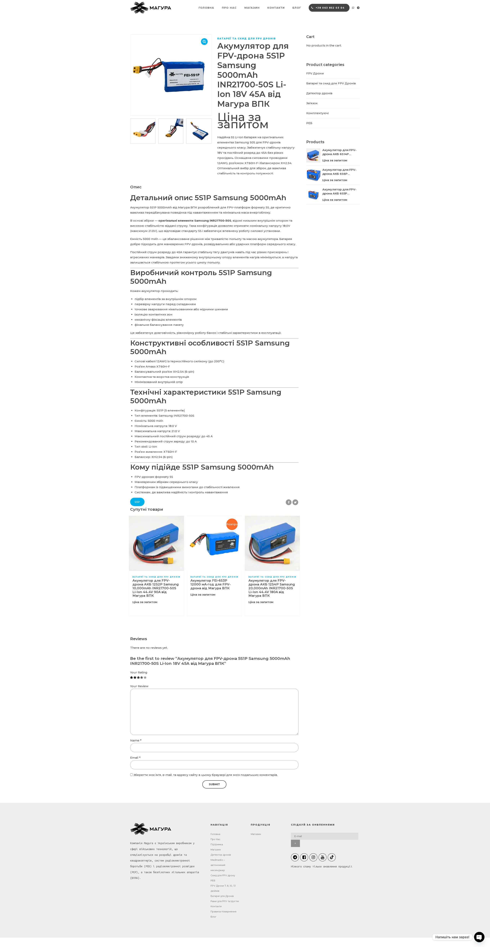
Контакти (276, 7)
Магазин (252, 7)
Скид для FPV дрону (223, 875)
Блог (296, 7)
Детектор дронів (319, 93)
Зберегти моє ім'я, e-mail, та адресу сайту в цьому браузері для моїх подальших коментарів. (205, 775)
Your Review (139, 686)
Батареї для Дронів (222, 896)
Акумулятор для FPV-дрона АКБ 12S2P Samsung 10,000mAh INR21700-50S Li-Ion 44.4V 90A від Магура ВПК (155, 588)
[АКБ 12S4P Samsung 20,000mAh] (272, 543)
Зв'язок (312, 103)
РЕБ (309, 123)
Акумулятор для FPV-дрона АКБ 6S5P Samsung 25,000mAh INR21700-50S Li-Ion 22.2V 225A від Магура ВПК (339, 191)
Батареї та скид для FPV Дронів (246, 38)
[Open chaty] (479, 937)
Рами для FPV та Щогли (225, 901)
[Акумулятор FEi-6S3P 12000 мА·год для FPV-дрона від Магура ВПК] (214, 543)
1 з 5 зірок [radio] (131, 677)
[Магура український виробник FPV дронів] (152, 828)
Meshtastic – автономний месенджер (218, 865)
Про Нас (229, 7)
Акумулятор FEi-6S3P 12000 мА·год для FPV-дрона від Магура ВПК (210, 584)
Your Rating (138, 672)
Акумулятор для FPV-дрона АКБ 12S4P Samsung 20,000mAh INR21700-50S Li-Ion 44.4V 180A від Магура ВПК (271, 588)
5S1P (137, 502)
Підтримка (217, 844)
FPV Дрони (315, 73)
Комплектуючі (317, 113)
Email (135, 757)
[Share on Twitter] (295, 502)
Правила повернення (223, 911)
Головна (206, 7)
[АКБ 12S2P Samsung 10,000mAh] (156, 543)
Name (135, 740)
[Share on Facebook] (289, 502)
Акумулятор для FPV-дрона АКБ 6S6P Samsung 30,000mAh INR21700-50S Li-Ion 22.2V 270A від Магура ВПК (339, 172)
